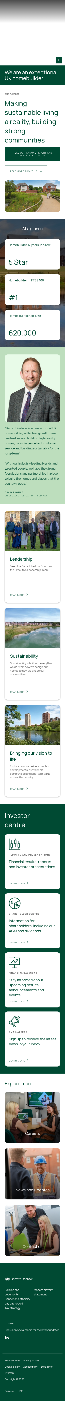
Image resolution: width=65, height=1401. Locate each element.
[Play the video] (59, 60)
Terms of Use (12, 1360)
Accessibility (30, 1366)
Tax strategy (12, 1308)
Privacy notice (31, 1360)
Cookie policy (12, 1366)
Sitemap (9, 1372)
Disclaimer (47, 1366)
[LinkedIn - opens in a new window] (7, 1338)
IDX (20, 1391)
